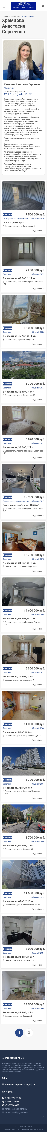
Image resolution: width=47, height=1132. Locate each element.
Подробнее (37, 231)
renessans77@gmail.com (16, 1112)
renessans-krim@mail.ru (16, 1109)
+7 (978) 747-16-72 (20, 94)
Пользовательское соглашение (31, 1130)
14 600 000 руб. (34, 610)
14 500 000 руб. (34, 1004)
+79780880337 (12, 1105)
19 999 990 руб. (34, 497)
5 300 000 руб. (35, 668)
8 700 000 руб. (35, 383)
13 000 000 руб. (34, 328)
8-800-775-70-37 (13, 1098)
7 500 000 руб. (35, 214)
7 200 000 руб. (35, 270)
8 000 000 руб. (35, 948)
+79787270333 (12, 1101)
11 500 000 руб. (34, 893)
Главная (5, 16)
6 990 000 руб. (35, 439)
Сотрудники (15, 16)
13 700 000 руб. (34, 555)
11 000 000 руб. (34, 724)
